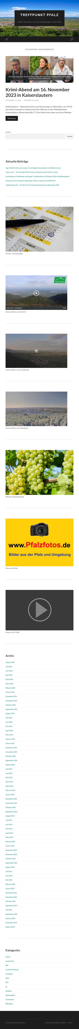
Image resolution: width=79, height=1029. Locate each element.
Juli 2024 (9, 769)
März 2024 (9, 786)
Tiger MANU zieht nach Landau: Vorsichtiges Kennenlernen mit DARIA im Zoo (33, 168)
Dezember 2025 (11, 696)
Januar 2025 (10, 743)
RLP (7, 982)
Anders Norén (60, 1023)
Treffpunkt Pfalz (39, 15)
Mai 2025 (9, 726)
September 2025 (11, 709)
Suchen (8, 132)
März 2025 (9, 735)
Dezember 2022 (11, 850)
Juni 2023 (9, 824)
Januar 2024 (10, 794)
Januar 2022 (10, 888)
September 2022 (11, 863)
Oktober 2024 (11, 756)
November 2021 (11, 897)
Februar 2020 (10, 918)
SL (6, 987)
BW (7, 965)
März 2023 (9, 837)
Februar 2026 (10, 688)
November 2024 (11, 752)
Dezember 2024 (11, 748)
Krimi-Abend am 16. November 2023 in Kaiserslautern (38, 92)
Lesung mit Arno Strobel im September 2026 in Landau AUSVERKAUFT (31, 181)
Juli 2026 (9, 666)
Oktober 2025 (11, 705)
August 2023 (10, 816)
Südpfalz (9, 991)
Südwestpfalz (10, 995)
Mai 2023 (9, 829)
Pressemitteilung (31, 100)
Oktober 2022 (11, 858)
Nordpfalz (9, 974)
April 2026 (9, 679)
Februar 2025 (10, 739)
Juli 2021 (9, 910)
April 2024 (9, 782)
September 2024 (11, 760)
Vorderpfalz (10, 999)
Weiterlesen (11, 118)
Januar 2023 (10, 846)
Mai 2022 (9, 880)
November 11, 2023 (13, 100)
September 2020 (11, 914)
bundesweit (10, 961)
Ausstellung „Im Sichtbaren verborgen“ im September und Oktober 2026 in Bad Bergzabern (38, 176)
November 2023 (11, 803)
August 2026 (10, 662)
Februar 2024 (10, 790)
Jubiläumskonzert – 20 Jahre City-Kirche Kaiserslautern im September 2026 (32, 185)
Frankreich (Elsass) (12, 969)
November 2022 (11, 854)
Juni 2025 (9, 722)
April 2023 (9, 833)
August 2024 (10, 765)
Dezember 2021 (11, 893)
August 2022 (10, 867)
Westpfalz (9, 1004)
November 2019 (11, 922)
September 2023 (11, 812)
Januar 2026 (10, 692)
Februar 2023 (10, 841)
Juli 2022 (9, 871)
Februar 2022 (10, 884)
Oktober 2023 (11, 807)
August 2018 (10, 927)
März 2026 (9, 684)
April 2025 (9, 730)
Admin (8, 957)
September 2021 (11, 905)
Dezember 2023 (11, 799)
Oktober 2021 (11, 901)
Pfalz (7, 978)
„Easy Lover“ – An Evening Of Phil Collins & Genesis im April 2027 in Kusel (32, 172)
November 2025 (11, 701)
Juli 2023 (9, 820)
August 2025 (10, 713)
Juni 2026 (9, 671)
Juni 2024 (9, 773)
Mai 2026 (9, 675)
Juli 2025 (9, 718)
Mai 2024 (9, 777)
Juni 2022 (9, 876)
